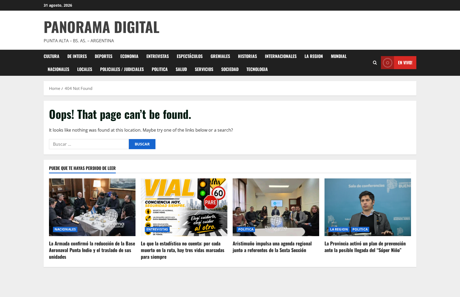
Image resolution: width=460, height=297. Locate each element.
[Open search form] (375, 62)
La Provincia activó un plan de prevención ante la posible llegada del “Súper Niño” (365, 246)
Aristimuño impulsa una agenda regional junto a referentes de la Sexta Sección (272, 246)
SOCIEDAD (230, 69)
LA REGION (314, 56)
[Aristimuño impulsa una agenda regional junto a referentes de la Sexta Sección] (276, 207)
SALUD (181, 69)
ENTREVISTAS (157, 56)
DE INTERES (77, 56)
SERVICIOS (204, 69)
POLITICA (160, 69)
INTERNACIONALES (281, 56)
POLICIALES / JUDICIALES (122, 69)
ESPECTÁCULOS (190, 56)
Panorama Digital (101, 26)
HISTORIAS (247, 56)
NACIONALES (58, 69)
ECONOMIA (129, 56)
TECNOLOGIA (257, 69)
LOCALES (84, 69)
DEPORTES (103, 56)
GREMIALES (220, 56)
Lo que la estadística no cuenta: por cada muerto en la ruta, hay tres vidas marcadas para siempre (182, 250)
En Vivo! (405, 62)
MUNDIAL (339, 56)
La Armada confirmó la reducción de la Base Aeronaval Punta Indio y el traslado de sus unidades (92, 250)
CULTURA (51, 56)
